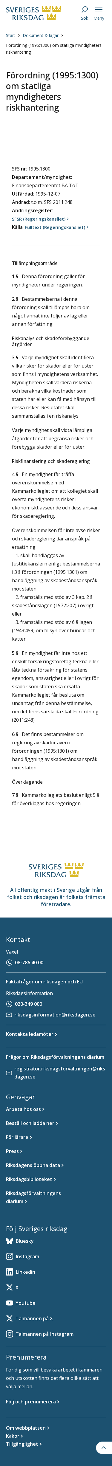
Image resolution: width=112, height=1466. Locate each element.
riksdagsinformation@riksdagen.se (55, 1014)
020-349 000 (28, 1004)
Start (10, 35)
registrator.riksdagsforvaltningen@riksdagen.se (59, 1072)
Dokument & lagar (41, 35)
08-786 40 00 (29, 962)
